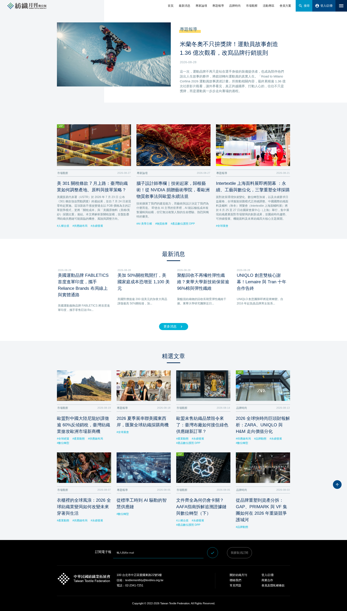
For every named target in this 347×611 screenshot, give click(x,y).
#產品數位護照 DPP (183, 223)
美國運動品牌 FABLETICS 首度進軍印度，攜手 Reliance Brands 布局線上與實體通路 (83, 285)
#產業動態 (78, 438)
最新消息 (184, 5)
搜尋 (304, 6)
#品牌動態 (260, 438)
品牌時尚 (235, 5)
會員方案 (285, 5)
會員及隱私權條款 (273, 585)
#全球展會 (222, 225)
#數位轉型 (63, 442)
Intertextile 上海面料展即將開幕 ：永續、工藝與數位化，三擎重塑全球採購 (253, 186)
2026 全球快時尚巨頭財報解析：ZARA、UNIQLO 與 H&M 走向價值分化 (263, 425)
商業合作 (267, 580)
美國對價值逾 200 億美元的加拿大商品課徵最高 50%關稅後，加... (142, 301)
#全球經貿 (63, 438)
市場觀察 (252, 5)
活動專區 (268, 5)
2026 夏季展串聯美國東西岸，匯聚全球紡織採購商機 (143, 421)
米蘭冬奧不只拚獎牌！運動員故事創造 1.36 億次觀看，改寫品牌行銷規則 (229, 48)
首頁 (171, 5)
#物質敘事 (161, 223)
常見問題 (235, 585)
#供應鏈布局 (79, 225)
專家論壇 (201, 5)
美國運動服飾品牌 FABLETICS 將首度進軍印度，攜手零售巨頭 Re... (84, 307)
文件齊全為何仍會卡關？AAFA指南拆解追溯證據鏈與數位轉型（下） (201, 507)
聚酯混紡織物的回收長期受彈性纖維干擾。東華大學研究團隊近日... (201, 301)
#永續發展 (97, 225)
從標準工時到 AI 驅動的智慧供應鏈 (142, 503)
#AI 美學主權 (144, 223)
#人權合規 (63, 225)
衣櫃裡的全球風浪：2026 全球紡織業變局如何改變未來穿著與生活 (84, 507)
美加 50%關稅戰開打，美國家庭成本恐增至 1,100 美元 (143, 282)
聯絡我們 (235, 580)
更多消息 (174, 326)
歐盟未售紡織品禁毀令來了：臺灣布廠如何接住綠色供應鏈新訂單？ (202, 425)
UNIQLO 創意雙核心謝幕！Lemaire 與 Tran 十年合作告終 (261, 282)
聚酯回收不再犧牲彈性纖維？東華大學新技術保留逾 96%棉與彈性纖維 (203, 282)
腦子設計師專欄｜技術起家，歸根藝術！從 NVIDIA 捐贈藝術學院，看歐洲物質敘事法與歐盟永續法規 (173, 190)
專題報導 (218, 5)
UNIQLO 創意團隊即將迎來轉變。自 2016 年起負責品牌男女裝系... (260, 301)
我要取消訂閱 (239, 552)
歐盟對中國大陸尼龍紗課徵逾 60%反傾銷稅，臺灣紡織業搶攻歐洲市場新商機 (83, 425)
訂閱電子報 (103, 552)
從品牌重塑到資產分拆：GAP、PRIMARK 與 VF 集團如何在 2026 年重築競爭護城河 (261, 510)
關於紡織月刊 (238, 574)
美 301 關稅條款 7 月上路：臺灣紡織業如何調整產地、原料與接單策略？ (92, 186)
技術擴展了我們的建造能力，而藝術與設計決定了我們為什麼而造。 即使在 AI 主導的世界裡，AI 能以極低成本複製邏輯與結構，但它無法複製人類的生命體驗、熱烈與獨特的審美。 (172, 210)
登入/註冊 (324, 6)
